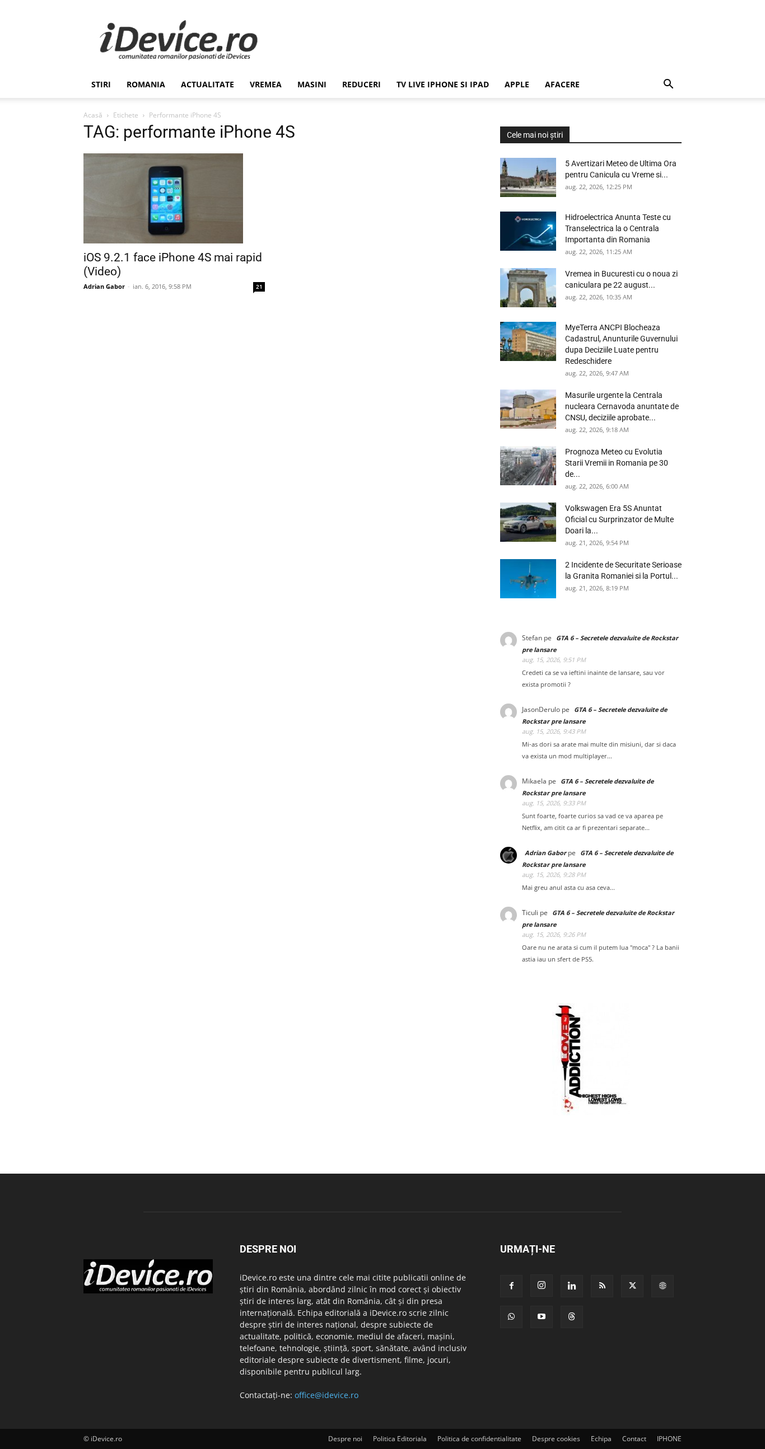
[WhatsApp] (511, 1317)
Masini (311, 84)
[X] (632, 1286)
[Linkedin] (572, 1286)
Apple (517, 84)
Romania (146, 84)
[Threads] (572, 1317)
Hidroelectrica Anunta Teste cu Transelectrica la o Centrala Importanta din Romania (618, 228)
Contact (634, 1438)
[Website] (662, 1286)
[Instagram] (541, 1285)
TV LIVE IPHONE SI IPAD (443, 84)
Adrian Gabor (104, 286)
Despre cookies (556, 1438)
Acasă (92, 115)
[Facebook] (511, 1286)
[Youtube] (541, 1317)
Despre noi (345, 1438)
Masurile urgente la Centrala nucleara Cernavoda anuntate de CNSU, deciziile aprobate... (622, 406)
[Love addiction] (590, 1112)
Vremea (266, 84)
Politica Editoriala (400, 1438)
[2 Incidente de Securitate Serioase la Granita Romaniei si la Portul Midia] (528, 578)
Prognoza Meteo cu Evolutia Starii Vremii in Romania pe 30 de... (616, 463)
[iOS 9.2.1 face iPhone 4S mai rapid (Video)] (174, 198)
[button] (668, 85)
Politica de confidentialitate (479, 1438)
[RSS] (602, 1286)
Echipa (601, 1438)
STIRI (101, 84)
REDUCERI (361, 84)
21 (259, 286)
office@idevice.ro (326, 1395)
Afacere (562, 84)
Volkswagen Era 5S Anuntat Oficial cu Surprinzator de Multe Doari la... (619, 519)
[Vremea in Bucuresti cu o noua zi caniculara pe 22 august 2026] (528, 287)
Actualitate (207, 84)
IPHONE (669, 1438)
